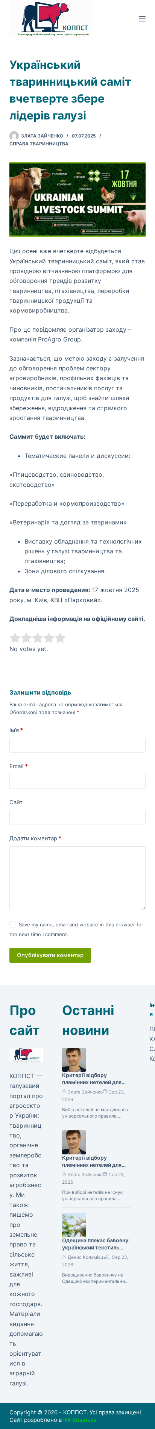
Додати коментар (35, 838)
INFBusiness (80, 1419)
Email (18, 766)
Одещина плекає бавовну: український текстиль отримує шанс (96, 1247)
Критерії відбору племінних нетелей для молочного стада (92, 1082)
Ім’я (16, 730)
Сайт (16, 802)
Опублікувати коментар (50, 955)
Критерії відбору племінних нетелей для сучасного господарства (94, 1164)
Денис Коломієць (87, 1257)
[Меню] (142, 18)
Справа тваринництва (38, 144)
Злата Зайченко (85, 1092)
